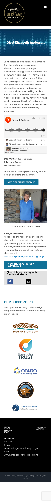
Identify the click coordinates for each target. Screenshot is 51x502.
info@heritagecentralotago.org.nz (21, 448)
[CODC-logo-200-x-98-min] (25, 322)
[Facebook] (10, 281)
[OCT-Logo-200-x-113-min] (25, 364)
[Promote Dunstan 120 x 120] (25, 382)
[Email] (29, 281)
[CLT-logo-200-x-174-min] (25, 338)
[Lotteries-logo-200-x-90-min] (25, 402)
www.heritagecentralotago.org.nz (21, 454)
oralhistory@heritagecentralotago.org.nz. (25, 256)
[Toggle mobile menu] (45, 6)
